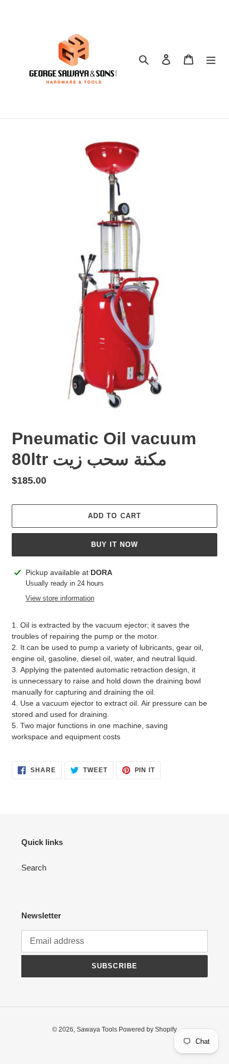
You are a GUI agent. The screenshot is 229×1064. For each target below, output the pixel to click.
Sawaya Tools (98, 1029)
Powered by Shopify (148, 1029)
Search (33, 867)
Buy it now (114, 544)
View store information (60, 598)
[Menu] (211, 59)
